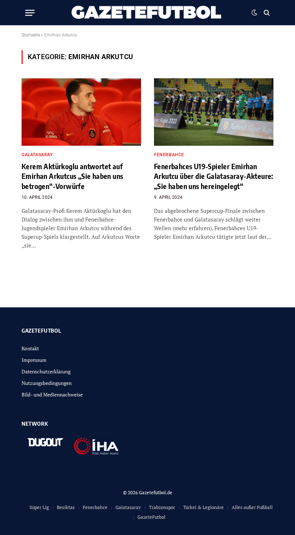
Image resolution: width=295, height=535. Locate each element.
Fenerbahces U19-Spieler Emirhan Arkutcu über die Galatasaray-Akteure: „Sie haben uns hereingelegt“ (213, 176)
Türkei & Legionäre (203, 507)
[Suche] (266, 13)
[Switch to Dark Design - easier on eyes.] (254, 12)
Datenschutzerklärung (46, 371)
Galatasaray (37, 154)
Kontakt (30, 348)
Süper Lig (39, 507)
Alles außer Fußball (252, 507)
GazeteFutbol (151, 517)
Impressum (34, 359)
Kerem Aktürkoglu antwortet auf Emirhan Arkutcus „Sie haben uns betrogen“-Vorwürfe (72, 176)
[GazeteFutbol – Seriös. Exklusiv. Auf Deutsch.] (147, 12)
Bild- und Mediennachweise (52, 394)
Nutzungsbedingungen (47, 383)
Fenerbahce (169, 154)
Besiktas (66, 507)
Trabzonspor (162, 507)
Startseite (31, 35)
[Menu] (30, 13)
